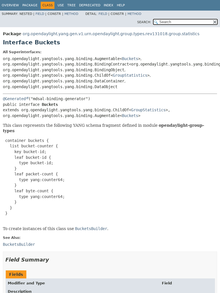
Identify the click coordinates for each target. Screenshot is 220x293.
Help (121, 5)
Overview (10, 5)
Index (108, 5)
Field (40, 14)
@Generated (14, 98)
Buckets (130, 58)
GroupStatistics (130, 75)
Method (71, 14)
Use (61, 5)
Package (30, 5)
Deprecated (89, 5)
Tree (71, 5)
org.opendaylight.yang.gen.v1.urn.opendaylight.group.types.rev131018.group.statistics (111, 33)
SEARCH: (144, 22)
